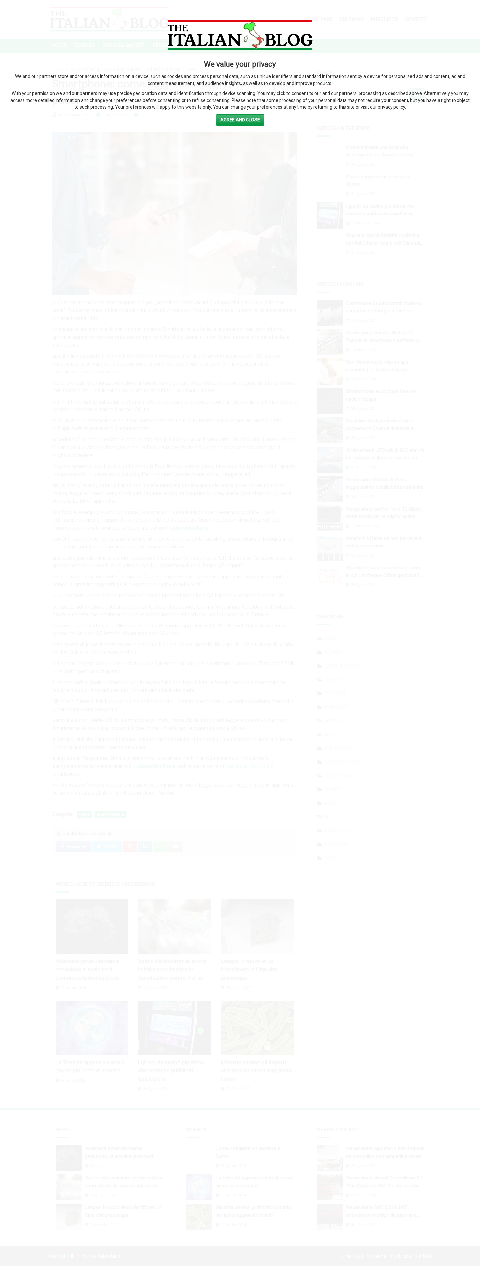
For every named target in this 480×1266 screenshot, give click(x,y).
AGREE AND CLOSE (240, 119)
